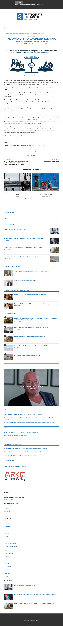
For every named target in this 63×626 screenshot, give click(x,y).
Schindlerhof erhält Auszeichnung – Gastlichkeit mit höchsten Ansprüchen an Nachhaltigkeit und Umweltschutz (36, 319)
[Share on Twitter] (31, 155)
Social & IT (7, 556)
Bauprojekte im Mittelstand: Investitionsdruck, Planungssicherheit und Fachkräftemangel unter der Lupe (29, 422)
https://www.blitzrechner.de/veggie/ (23, 135)
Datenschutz (7, 511)
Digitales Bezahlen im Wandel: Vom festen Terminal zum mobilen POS (21, 432)
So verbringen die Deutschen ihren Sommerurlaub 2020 (30, 346)
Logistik (6, 550)
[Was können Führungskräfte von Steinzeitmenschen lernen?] (8, 273)
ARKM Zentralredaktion (29, 43)
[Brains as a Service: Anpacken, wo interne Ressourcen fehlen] (8, 330)
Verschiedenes (8, 570)
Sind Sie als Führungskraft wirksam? (25, 280)
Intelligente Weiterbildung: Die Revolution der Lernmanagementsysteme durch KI (24, 239)
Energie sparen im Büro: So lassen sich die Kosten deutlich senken (23, 247)
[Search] (58, 28)
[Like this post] (28, 155)
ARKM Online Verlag (9, 499)
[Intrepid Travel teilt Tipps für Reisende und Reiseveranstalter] (45, 182)
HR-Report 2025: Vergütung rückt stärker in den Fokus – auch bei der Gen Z (22, 451)
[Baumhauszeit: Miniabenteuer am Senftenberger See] (8, 339)
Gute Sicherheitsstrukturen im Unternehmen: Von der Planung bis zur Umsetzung (23, 414)
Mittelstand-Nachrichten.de (15, 410)
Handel (6, 540)
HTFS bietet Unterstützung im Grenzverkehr (27, 355)
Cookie (5, 514)
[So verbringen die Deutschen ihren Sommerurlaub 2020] (8, 348)
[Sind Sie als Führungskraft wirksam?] (8, 283)
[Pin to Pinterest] (33, 155)
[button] (23, 2)
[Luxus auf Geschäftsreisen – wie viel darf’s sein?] (17, 182)
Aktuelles (7, 523)
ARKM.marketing (31, 151)
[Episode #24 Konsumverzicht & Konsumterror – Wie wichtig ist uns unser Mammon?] (8, 306)
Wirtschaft (7, 573)
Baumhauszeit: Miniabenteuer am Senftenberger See (29, 336)
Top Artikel (7, 563)
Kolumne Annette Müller (10, 543)
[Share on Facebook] (30, 155)
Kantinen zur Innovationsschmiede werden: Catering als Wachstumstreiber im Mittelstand (25, 448)
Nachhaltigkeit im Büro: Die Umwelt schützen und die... (29, 4)
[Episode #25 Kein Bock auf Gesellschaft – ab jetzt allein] (8, 297)
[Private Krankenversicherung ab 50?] (54, 231)
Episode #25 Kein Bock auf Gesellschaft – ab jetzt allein (30, 294)
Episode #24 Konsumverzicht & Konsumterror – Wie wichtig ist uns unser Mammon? (35, 304)
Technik (6, 560)
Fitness (6, 536)
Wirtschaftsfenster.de (13, 444)
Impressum (6, 508)
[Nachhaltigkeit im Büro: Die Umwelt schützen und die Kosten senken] (54, 259)
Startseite (6, 33)
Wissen (6, 576)
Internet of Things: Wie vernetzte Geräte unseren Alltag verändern (20, 455)
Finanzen (7, 533)
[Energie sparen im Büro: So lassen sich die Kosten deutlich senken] (54, 250)
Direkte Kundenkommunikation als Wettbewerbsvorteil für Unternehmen (21, 439)
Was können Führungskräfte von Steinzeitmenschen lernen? (32, 271)
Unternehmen (8, 566)
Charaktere (7, 526)
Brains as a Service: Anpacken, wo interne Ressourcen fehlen (32, 327)
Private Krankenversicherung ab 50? (14, 229)
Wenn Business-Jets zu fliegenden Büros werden (15, 435)
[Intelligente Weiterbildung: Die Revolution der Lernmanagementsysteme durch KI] (54, 241)
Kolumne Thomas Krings (11, 546)
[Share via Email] (34, 155)
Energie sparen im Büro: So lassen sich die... (27, 2)
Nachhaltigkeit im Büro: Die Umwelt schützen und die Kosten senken (24, 256)
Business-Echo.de (11, 428)
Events (6, 530)
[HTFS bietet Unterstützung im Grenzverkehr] (8, 357)
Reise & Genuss (9, 553)
